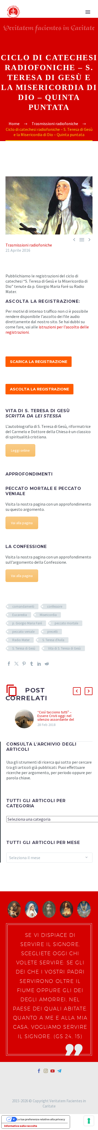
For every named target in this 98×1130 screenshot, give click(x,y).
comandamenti (23, 606)
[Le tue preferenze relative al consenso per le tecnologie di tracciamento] (89, 1121)
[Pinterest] (24, 664)
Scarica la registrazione (38, 361)
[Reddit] (47, 664)
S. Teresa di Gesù (23, 648)
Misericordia (48, 615)
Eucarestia (19, 615)
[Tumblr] (32, 664)
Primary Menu (88, 12)
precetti (52, 631)
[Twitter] (16, 664)
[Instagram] (46, 1071)
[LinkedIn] (39, 664)
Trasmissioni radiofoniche (28, 245)
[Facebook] (9, 664)
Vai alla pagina (22, 523)
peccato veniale (23, 631)
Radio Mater (21, 640)
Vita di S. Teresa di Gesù (64, 648)
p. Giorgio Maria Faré (27, 623)
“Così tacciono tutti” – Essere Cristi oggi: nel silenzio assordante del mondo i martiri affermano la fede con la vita (59, 719)
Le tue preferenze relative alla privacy (41, 1119)
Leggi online (20, 450)
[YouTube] (52, 1071)
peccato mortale (66, 623)
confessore (54, 606)
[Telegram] (59, 1071)
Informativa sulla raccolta (20, 1125)
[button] (77, 691)
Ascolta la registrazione (39, 389)
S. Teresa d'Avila (53, 640)
